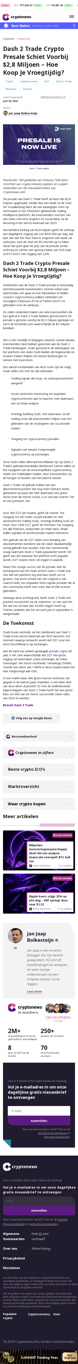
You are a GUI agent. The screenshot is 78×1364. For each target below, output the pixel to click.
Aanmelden (39, 1121)
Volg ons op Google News (33, 718)
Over (56, 1314)
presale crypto (58, 651)
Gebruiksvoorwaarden (57, 1137)
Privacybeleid (14, 1258)
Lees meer (34, 991)
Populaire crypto (10, 1316)
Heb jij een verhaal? (40, 1236)
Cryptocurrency (39, 1314)
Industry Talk (24, 38)
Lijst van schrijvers (58, 1017)
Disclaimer (11, 1268)
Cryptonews (8, 38)
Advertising (41, 1248)
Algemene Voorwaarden (14, 1236)
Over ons (10, 1248)
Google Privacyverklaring (52, 1133)
